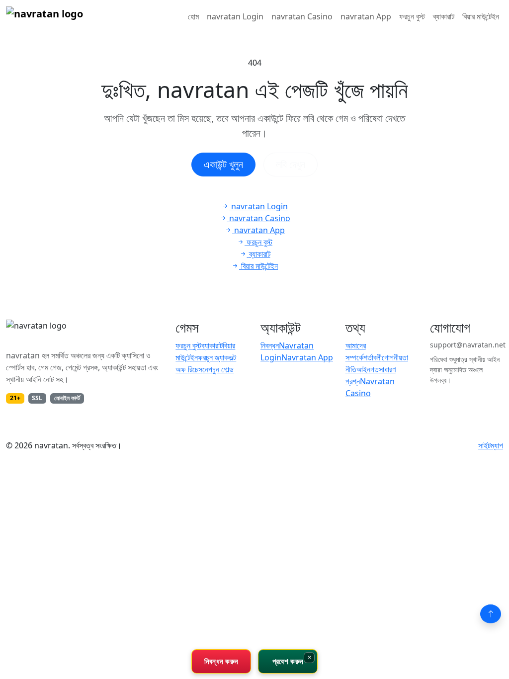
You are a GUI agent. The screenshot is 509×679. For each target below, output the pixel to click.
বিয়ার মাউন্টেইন (480, 16)
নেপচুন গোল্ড (218, 369)
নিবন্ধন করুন (221, 661)
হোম (193, 16)
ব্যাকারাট (443, 16)
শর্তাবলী (372, 357)
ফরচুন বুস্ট (412, 16)
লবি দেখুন (290, 164)
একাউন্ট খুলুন (223, 164)
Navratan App (307, 357)
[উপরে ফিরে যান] (490, 613)
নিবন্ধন (269, 345)
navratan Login (235, 16)
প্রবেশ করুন (287, 661)
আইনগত (367, 369)
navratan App (365, 16)
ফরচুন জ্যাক (213, 357)
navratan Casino (302, 16)
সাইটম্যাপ (490, 445)
